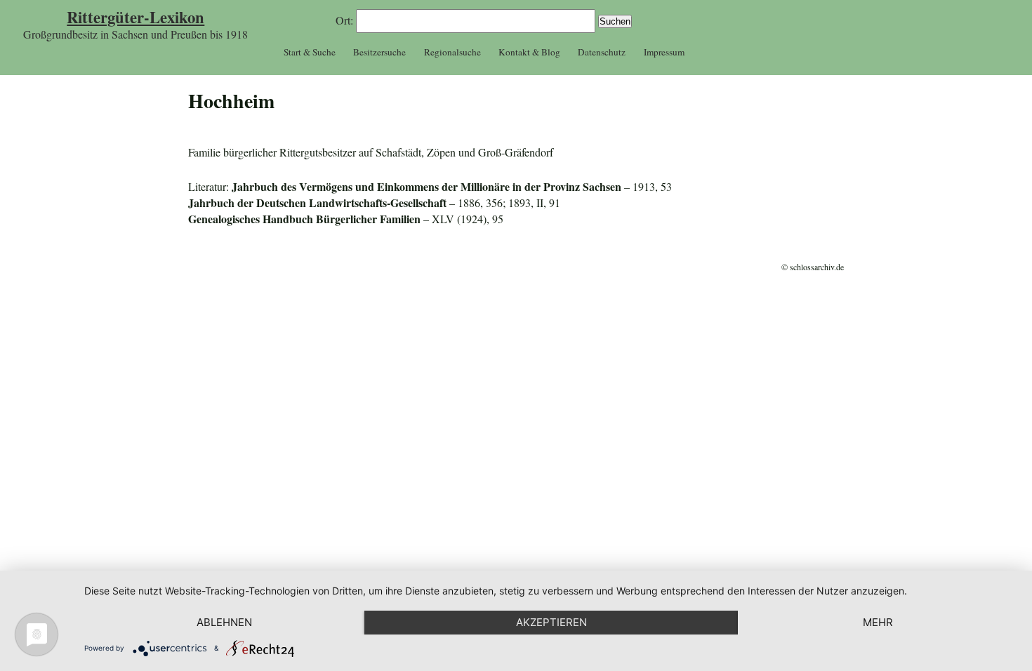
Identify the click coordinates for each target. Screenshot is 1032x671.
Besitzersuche (379, 52)
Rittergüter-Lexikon (135, 17)
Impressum (664, 52)
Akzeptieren (551, 622)
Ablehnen (224, 622)
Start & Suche (310, 52)
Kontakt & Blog (529, 52)
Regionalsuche (452, 52)
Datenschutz (602, 52)
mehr (878, 622)
